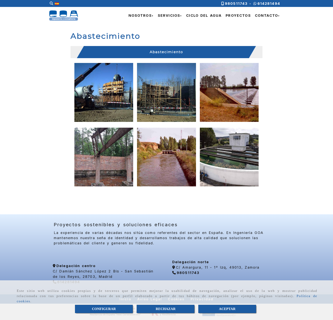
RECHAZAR (166, 309)
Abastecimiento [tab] (166, 52)
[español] (57, 3)
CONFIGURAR (104, 309)
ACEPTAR (227, 309)
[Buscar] (51, 3)
